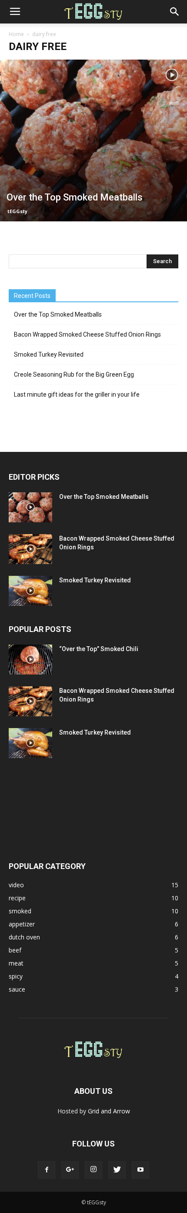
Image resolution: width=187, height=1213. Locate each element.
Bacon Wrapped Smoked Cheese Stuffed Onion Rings (87, 334)
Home (16, 34)
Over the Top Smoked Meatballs (58, 314)
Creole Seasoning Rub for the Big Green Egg (74, 374)
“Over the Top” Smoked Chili (98, 648)
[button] (175, 11)
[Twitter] (117, 1170)
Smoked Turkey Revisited (48, 354)
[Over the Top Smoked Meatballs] (93, 140)
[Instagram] (93, 1170)
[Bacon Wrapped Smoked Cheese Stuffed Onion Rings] (30, 549)
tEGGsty (17, 211)
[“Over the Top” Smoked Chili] (30, 660)
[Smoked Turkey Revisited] (30, 591)
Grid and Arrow (109, 1111)
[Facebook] (46, 1170)
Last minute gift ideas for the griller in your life (77, 394)
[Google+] (70, 1170)
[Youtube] (140, 1170)
